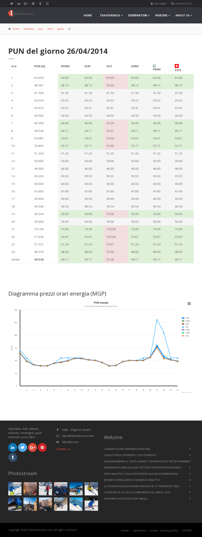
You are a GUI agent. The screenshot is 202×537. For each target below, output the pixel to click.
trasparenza (110, 15)
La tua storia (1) (183, 3)
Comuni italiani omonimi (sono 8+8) (127, 449)
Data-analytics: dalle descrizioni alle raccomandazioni (141, 474)
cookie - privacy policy (164, 530)
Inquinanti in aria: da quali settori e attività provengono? (142, 467)
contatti (187, 530)
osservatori (137, 15)
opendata (139, 530)
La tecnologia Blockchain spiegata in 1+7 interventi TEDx (141, 486)
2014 (50, 29)
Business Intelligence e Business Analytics (132, 480)
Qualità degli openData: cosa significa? (130, 455)
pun (40, 29)
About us (182, 15)
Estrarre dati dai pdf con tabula (125, 498)
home (88, 15)
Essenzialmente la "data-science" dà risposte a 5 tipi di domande (146, 461)
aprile (60, 29)
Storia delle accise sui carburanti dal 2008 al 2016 (137, 492)
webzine (161, 15)
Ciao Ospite (159, 3)
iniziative (29, 29)
